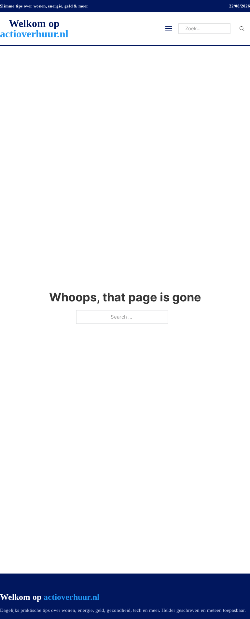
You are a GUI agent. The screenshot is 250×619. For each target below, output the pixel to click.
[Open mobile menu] (168, 28)
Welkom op (34, 29)
